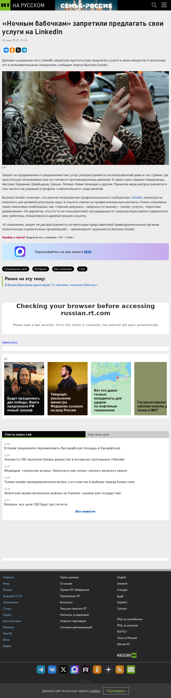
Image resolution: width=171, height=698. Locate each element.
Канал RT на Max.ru (74, 669)
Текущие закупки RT (73, 608)
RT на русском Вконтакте (52, 669)
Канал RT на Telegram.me (41, 669)
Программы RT (70, 596)
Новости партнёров (73, 621)
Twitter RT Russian (63, 669)
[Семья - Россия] (86, 5)
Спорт (7, 608)
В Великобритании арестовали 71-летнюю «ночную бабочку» (51, 284)
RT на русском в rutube (86, 669)
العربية (120, 596)
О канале (66, 583)
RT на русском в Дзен (108, 669)
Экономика (10, 602)
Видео (7, 646)
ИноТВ (7, 633)
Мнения (8, 627)
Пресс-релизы (69, 577)
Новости (8, 577)
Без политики (63, 269)
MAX (87, 251)
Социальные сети (15, 269)
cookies (95, 691)
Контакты (66, 602)
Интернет (40, 269)
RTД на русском (127, 625)
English (121, 577)
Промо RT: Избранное (74, 590)
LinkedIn (136, 197)
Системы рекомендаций (76, 627)
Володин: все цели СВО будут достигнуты (36, 504)
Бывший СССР (12, 596)
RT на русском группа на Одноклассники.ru (97, 669)
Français (122, 590)
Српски (122, 608)
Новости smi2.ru (9, 342)
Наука (7, 615)
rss (120, 669)
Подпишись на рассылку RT (131, 669)
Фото (6, 640)
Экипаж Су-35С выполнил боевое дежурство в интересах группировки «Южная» (64, 459)
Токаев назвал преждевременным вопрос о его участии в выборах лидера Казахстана (69, 481)
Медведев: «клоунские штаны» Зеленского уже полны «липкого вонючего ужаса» (66, 470)
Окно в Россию (127, 638)
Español (122, 602)
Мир (6, 583)
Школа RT (123, 644)
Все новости (85, 511)
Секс (82, 269)
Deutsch (122, 583)
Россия (7, 590)
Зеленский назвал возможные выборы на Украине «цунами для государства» (63, 493)
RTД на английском (129, 619)
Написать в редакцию (74, 615)
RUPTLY (122, 631)
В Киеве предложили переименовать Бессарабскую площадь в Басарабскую (62, 448)
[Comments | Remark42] (85, 318)
